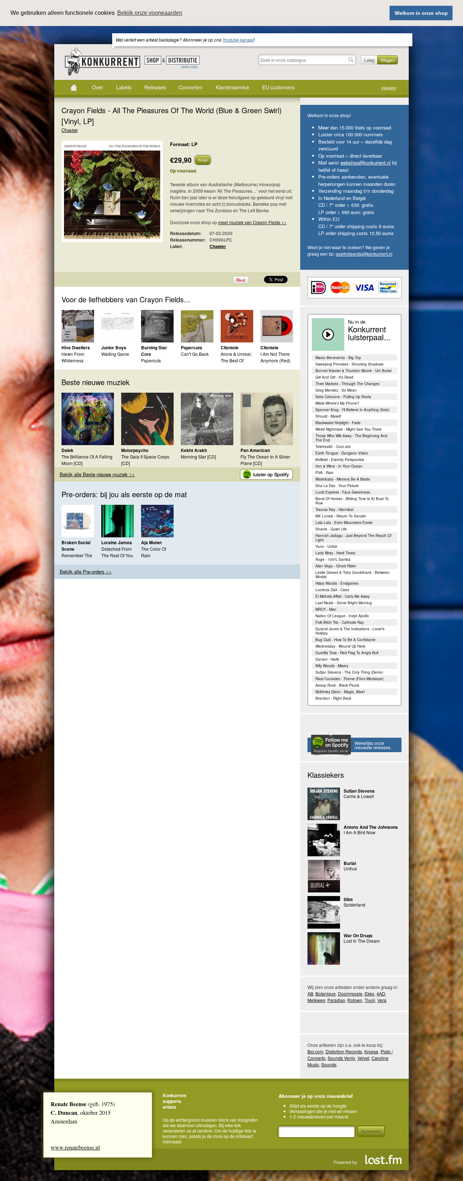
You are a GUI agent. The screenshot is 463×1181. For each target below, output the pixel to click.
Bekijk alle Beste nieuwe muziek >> (97, 474)
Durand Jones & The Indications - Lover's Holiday (350, 631)
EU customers (278, 87)
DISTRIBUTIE (183, 62)
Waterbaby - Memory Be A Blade (342, 479)
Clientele (230, 347)
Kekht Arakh (194, 450)
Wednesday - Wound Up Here (340, 646)
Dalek (67, 450)
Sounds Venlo (341, 1058)
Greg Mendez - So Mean (336, 390)
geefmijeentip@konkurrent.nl (364, 254)
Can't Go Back (195, 354)
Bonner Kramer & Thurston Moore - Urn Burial (353, 370)
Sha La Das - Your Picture (337, 485)
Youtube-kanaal (238, 40)
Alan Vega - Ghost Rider (335, 565)
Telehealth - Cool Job (333, 446)
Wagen (388, 59)
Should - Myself (328, 416)
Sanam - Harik (327, 659)
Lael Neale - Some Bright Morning (343, 602)
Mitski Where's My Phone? (337, 403)
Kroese (371, 1051)
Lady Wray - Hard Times (335, 552)
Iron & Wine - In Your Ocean (338, 466)
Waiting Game (115, 354)
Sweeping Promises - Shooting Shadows (349, 364)
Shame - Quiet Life (331, 529)
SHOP (152, 60)
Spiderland (354, 904)
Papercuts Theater (151, 363)
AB (310, 993)
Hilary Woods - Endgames (336, 583)
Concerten (191, 87)
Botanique (325, 993)
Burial (350, 863)
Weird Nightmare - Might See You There (348, 429)
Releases (155, 87)
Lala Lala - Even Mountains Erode (344, 522)
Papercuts (191, 347)
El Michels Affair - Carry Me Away (342, 596)
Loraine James (116, 542)
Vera (381, 1000)
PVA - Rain (324, 472)
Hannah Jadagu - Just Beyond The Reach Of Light (353, 537)
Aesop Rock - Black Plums (337, 685)
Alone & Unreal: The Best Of (236, 357)
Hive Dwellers (75, 347)
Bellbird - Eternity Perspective (339, 459)
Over (97, 87)
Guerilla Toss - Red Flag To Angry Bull (346, 652)
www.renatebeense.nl (75, 1147)
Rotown (354, 1000)
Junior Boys (113, 347)
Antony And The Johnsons (371, 827)
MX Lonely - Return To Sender (340, 516)
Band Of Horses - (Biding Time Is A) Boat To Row (352, 501)
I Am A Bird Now (359, 832)
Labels (123, 87)
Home (73, 87)
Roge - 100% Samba (333, 559)
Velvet (363, 1058)
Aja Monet (151, 542)
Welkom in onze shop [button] (421, 13)
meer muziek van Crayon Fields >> (252, 222)
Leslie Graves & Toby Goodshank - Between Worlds (352, 574)
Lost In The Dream (362, 941)
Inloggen (388, 88)
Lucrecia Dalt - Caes (332, 589)
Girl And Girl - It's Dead (334, 377)
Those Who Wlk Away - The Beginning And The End (351, 438)
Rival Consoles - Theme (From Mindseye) (349, 678)
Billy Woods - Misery (331, 665)
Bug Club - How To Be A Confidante (345, 639)
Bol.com (315, 1051)
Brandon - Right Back (333, 698)
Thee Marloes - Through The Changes (347, 383)
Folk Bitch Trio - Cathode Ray (339, 622)
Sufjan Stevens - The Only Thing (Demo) (349, 672)
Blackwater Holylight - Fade (338, 422)
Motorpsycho (134, 450)
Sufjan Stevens (359, 791)
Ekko (369, 993)
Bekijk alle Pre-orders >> (86, 571)
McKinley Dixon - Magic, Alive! (340, 691)
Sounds (328, 1064)
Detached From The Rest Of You (117, 552)
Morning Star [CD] (198, 456)
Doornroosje (350, 993)
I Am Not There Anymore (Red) (275, 357)
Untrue (350, 868)
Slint (348, 899)
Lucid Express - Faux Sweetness (342, 492)
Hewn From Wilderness (72, 357)
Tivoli (370, 1000)
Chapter (69, 130)
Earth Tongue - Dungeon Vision (341, 453)
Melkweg (316, 1000)
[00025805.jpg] (101, 195)
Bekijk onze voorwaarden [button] (149, 13)
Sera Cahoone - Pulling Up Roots (343, 396)
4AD (381, 993)
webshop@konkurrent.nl (365, 162)
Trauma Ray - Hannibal (334, 509)
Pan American (255, 450)
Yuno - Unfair (326, 546)
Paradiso (336, 1000)
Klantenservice (232, 87)
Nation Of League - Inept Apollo (342, 615)
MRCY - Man (325, 609)
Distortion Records (344, 1051)
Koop (202, 159)
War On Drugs (358, 935)
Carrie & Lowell (359, 796)
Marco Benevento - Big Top (338, 357)
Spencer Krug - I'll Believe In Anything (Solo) (352, 409)
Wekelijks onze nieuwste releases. (372, 745)
